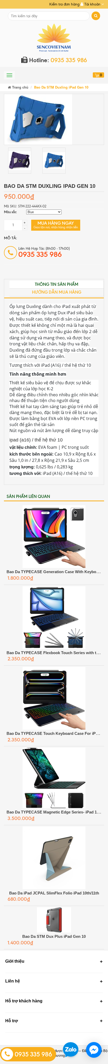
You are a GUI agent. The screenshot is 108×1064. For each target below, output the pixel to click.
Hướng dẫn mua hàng (56, 292)
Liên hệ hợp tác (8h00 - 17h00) (44, 252)
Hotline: (57, 60)
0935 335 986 (32, 1054)
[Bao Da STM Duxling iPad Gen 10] (38, 119)
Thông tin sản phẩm (56, 284)
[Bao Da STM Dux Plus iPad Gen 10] (54, 920)
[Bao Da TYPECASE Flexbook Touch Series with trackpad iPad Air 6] (54, 617)
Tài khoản (92, 4)
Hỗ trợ (11, 1021)
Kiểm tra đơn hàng (64, 4)
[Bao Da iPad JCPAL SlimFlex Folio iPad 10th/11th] (54, 858)
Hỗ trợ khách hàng (23, 1001)
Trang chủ (19, 87)
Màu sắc (10, 212)
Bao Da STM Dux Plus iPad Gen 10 (54, 936)
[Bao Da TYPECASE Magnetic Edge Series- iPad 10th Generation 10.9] (54, 778)
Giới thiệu (14, 961)
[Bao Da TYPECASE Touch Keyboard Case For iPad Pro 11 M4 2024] (54, 698)
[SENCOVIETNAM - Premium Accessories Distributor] (54, 37)
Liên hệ (12, 981)
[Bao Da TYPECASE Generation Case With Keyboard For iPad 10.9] (54, 536)
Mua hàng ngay (56, 224)
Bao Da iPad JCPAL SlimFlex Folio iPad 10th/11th (54, 893)
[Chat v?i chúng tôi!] (94, 1050)
